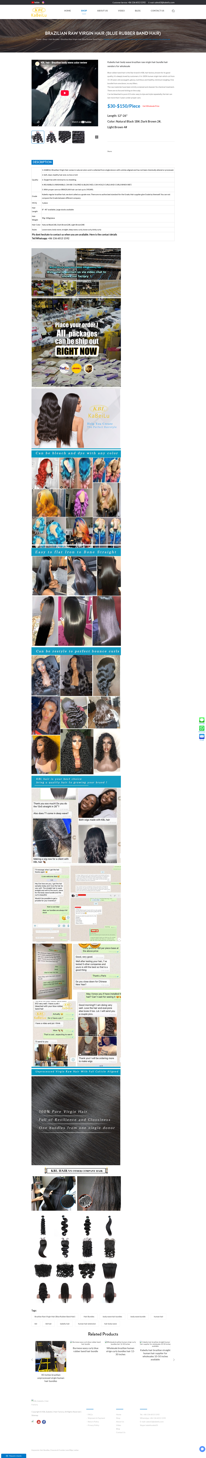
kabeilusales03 (152, 1425)
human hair (158, 1316)
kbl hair (49, 1324)
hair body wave (110, 1324)
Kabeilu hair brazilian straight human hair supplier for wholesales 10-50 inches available (155, 1355)
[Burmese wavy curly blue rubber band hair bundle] (85, 1343)
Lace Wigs (69, 1450)
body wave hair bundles (112, 1316)
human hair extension (87, 1324)
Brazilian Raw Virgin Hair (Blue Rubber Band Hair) (103, 33)
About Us (102, 10)
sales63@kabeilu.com (164, 2)
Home (67, 10)
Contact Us (157, 10)
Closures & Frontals (57, 1450)
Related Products (103, 1334)
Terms (89, 1404)
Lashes (76, 1450)
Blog (138, 10)
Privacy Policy (93, 1425)
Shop (84, 10)
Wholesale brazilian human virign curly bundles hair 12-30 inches (120, 1351)
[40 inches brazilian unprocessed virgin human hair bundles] (50, 1356)
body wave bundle (138, 1316)
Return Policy (93, 1421)
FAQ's (90, 1414)
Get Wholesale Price (151, 106)
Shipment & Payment (96, 1418)
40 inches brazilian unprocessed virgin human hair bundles (50, 1377)
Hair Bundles (54, 39)
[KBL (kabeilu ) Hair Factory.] (38, 12)
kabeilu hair (65, 1324)
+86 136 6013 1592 (58, 238)
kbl (36, 1324)
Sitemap (34, 1415)
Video (121, 10)
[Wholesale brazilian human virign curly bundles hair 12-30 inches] (120, 1343)
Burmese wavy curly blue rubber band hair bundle (85, 1350)
